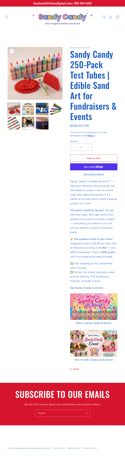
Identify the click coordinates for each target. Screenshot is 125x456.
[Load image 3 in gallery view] (42, 109)
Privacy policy (59, 448)
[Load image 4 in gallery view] (56, 109)
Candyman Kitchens (23, 448)
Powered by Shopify (41, 448)
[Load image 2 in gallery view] (28, 109)
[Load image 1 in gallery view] (14, 109)
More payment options (94, 174)
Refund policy (74, 448)
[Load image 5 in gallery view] (14, 123)
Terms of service (90, 448)
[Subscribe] (86, 413)
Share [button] (76, 369)
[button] (6, 17)
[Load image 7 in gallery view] (42, 123)
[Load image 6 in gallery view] (28, 123)
